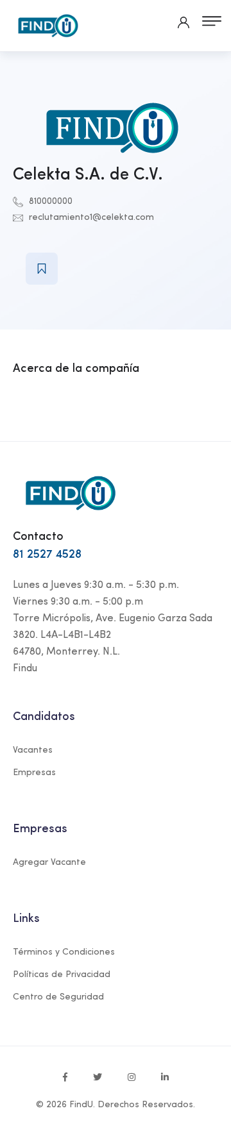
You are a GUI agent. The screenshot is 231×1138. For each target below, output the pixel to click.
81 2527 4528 (47, 555)
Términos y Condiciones (64, 952)
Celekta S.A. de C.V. (88, 175)
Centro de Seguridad (58, 997)
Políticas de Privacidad (61, 975)
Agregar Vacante (49, 862)
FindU (81, 1105)
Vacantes (33, 750)
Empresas (34, 773)
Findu (25, 669)
